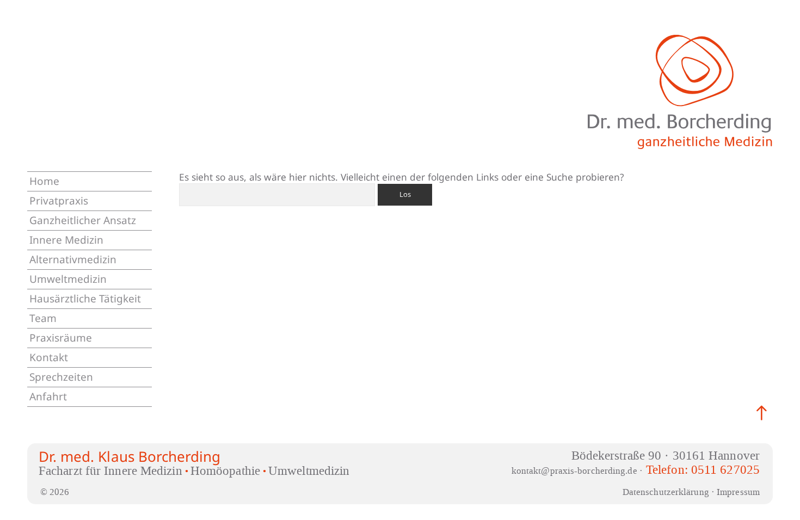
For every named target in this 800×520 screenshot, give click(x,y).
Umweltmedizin (68, 279)
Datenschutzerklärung (666, 492)
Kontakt (48, 357)
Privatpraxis (58, 201)
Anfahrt (48, 396)
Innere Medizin (66, 240)
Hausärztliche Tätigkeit (85, 299)
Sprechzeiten (61, 377)
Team (43, 318)
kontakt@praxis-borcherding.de (574, 470)
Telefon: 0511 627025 (703, 469)
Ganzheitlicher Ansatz (82, 220)
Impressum (738, 492)
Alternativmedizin (72, 259)
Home (44, 181)
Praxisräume (60, 338)
